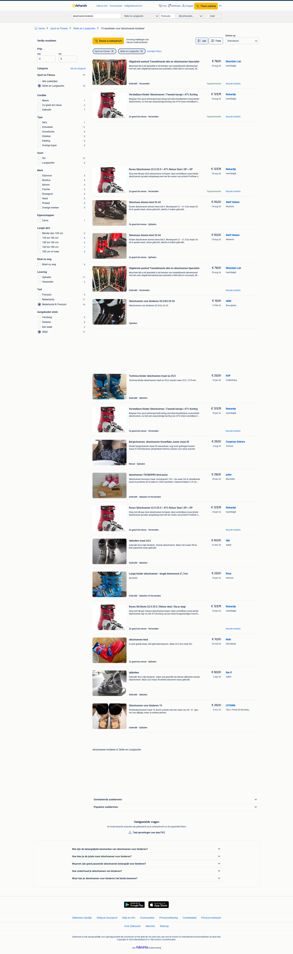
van (39, 54)
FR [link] (220, 6)
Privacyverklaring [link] (168, 917)
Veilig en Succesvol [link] (107, 917)
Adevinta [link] (150, 926)
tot (60, 54)
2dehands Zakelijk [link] (82, 917)
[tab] (201, 41)
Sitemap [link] (164, 926)
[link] (83, 5)
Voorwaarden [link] (115, 6)
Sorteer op (230, 35)
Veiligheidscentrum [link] (133, 6)
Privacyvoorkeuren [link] (211, 917)
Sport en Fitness (102, 51)
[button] (174, 5)
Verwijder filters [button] (154, 51)
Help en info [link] (102, 6)
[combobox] (96, 16)
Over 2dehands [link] (132, 926)
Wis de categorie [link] (78, 68)
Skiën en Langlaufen (129, 51)
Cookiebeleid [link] (189, 917)
